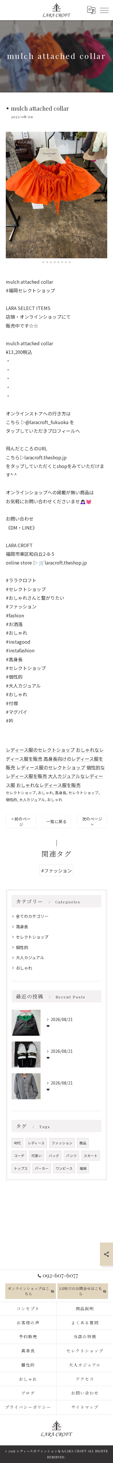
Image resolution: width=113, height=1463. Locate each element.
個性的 (11, 799)
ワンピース (64, 1168)
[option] (56, 195)
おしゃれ (45, 792)
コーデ (19, 1155)
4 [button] (55, 262)
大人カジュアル (32, 799)
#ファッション (56, 870)
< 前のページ (21, 821)
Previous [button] (11, 197)
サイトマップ (85, 1407)
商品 (82, 1143)
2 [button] (47, 262)
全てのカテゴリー (32, 916)
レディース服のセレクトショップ (40, 749)
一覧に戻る (56, 821)
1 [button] (43, 262)
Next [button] (101, 197)
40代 (17, 1143)
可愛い (36, 1155)
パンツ (71, 1155)
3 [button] (51, 262)
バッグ (54, 1155)
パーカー (42, 1168)
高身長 (60, 792)
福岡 (83, 1168)
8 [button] (70, 262)
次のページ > (92, 821)
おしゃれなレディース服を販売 (48, 784)
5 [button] (58, 262)
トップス (21, 1168)
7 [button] (66, 262)
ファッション (62, 1143)
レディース (36, 1143)
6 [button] (62, 262)
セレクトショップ (21, 792)
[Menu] (104, 9)
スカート (91, 1155)
